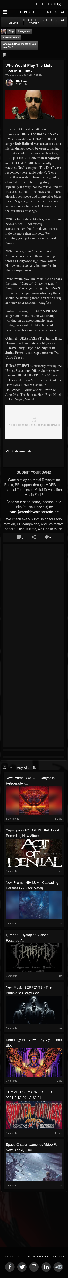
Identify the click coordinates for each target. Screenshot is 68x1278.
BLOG (40, 4)
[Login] (60, 4)
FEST (43, 20)
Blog (11, 31)
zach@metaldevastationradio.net (33, 511)
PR (40, 12)
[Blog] (4, 55)
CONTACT (27, 12)
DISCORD (29, 20)
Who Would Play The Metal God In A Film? (19, 45)
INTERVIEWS (55, 12)
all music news (11, 37)
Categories (24, 31)
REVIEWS (58, 20)
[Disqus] (33, 596)
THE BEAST (22, 80)
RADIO (53, 4)
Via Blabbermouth (18, 451)
